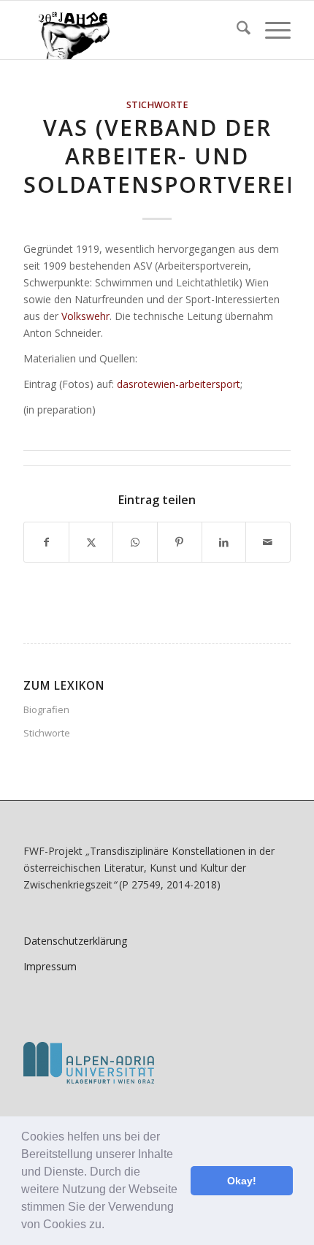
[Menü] (270, 30)
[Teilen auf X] (91, 542)
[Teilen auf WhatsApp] (135, 542)
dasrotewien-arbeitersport (178, 384)
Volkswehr (85, 316)
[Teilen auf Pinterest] (180, 542)
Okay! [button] (241, 1181)
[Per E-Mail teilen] (268, 542)
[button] (109, 1226)
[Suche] (236, 30)
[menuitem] (236, 30)
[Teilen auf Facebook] (46, 542)
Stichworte (157, 105)
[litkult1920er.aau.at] (130, 30)
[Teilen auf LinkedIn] (224, 542)
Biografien (46, 709)
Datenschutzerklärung (75, 941)
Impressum (50, 966)
